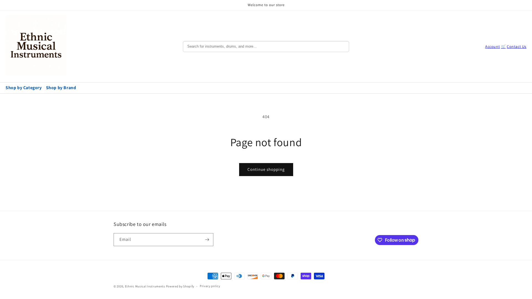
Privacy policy (210, 286)
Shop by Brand (61, 88)
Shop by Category (24, 88)
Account (492, 46)
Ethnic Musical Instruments (145, 286)
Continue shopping (266, 169)
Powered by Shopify (180, 286)
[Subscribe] (207, 239)
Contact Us (516, 46)
